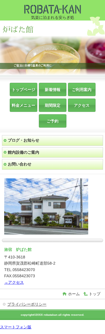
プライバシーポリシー (26, 304)
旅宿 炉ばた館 (27, 29)
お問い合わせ (19, 164)
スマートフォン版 (15, 327)
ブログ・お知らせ (23, 140)
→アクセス (14, 282)
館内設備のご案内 (23, 152)
